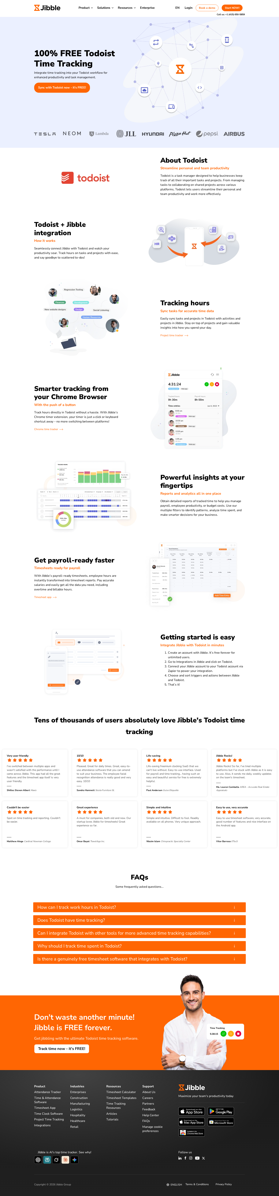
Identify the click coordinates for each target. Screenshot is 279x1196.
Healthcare (77, 1121)
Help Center (150, 1115)
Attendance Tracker (47, 1092)
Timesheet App (44, 1108)
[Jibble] (47, 8)
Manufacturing (80, 1104)
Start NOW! (232, 8)
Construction (79, 1098)
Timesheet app (42, 597)
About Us (148, 1092)
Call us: (231, 14)
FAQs (146, 1121)
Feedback (148, 1109)
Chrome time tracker (46, 429)
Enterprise (147, 8)
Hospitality (77, 1115)
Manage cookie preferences (152, 1129)
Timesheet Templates (121, 1098)
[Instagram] (191, 1158)
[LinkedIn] (180, 1158)
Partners (148, 1104)
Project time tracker (171, 335)
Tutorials (112, 1119)
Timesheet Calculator (121, 1092)
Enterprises (78, 1092)
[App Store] (191, 1111)
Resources (125, 8)
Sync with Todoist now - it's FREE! (62, 87)
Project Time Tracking (49, 1119)
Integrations (42, 1125)
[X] (203, 1158)
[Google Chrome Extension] (191, 1132)
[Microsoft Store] (221, 1122)
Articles (111, 1114)
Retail (74, 1127)
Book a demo (207, 8)
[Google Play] (221, 1111)
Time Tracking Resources (115, 1106)
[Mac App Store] (191, 1122)
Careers (147, 1098)
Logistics (76, 1109)
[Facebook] (185, 1158)
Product (84, 8)
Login (188, 8)
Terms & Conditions (197, 1184)
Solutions (103, 8)
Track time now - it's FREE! (61, 1048)
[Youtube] (197, 1158)
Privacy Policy (224, 1184)
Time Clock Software (48, 1114)
